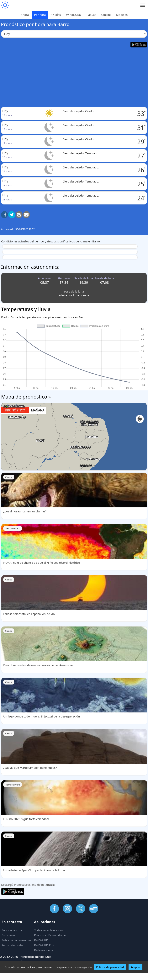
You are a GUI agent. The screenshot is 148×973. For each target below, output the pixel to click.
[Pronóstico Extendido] (5, 5)
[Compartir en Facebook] (4, 214)
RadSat (91, 15)
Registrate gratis (12, 945)
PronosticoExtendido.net (50, 935)
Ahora (25, 15)
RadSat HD (41, 940)
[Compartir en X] (11, 214)
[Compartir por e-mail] (26, 214)
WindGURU (73, 15)
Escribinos (8, 935)
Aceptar (135, 967)
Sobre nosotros (12, 930)
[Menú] (142, 5)
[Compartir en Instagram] (19, 214)
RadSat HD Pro (44, 945)
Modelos (122, 15)
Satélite (106, 15)
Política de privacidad (110, 967)
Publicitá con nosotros (16, 940)
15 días (56, 15)
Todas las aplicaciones (48, 930)
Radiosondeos (43, 950)
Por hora (40, 15)
